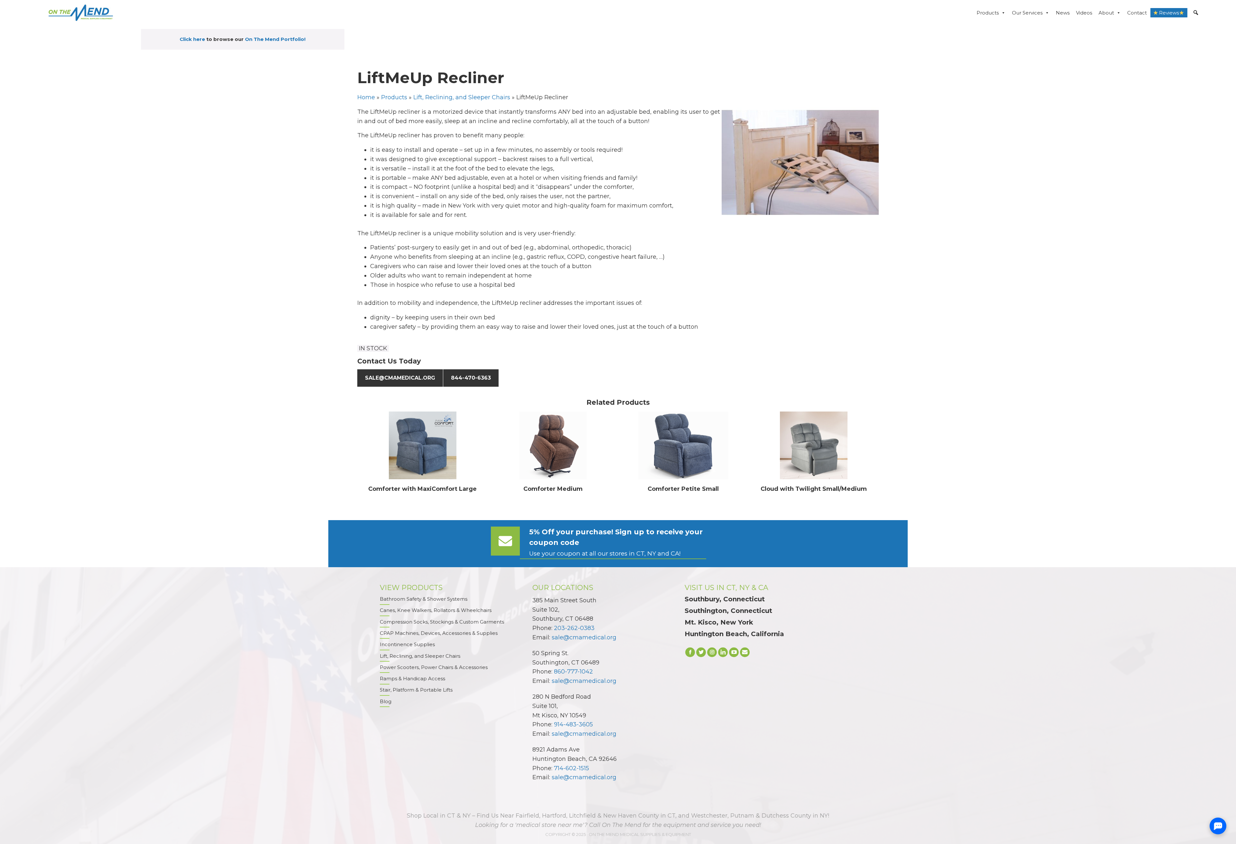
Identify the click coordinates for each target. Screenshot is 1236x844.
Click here (192, 39)
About (1106, 13)
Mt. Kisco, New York (719, 622)
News (1063, 13)
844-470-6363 (471, 378)
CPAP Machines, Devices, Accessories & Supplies (439, 633)
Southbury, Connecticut (725, 599)
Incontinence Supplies (407, 644)
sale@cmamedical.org (400, 378)
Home (366, 97)
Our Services (1027, 13)
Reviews (1169, 13)
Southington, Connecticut (728, 610)
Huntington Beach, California (734, 634)
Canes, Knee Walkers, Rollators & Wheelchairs (436, 610)
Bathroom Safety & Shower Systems (423, 599)
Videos (1084, 13)
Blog (385, 701)
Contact (1137, 13)
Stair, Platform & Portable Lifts (416, 690)
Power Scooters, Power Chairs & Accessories (434, 667)
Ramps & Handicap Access (412, 678)
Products (988, 13)
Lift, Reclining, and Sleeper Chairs (461, 97)
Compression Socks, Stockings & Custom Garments (442, 622)
